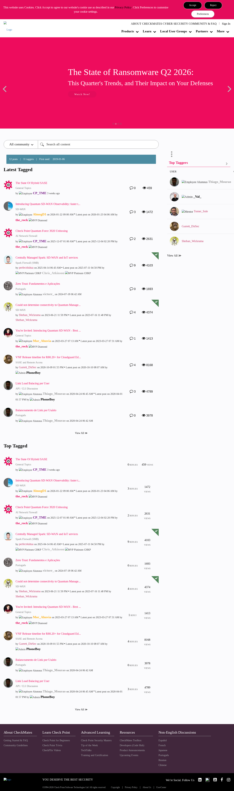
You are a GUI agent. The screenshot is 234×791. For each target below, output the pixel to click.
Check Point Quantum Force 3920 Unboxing (42, 230)
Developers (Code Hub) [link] (132, 745)
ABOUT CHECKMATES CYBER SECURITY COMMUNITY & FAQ (174, 23)
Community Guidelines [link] (16, 745)
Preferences (203, 14)
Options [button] (171, 154)
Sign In (226, 23)
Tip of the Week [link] (89, 745)
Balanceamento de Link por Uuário (36, 410)
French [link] (162, 745)
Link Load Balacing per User (32, 383)
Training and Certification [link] (94, 755)
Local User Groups (173, 31)
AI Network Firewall (26, 236)
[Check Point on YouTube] (213, 779)
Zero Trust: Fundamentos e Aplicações (38, 283)
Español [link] (162, 740)
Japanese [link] (162, 750)
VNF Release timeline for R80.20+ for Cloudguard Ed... (48, 357)
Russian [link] (162, 760)
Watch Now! (28, 94)
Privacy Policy (123, 7)
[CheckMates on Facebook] (220, 779)
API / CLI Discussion (27, 388)
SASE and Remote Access (29, 362)
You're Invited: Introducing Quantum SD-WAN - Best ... (48, 330)
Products (127, 31)
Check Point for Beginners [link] (56, 740)
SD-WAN (20, 209)
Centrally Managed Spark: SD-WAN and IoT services (47, 257)
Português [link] (163, 755)
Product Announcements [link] (132, 750)
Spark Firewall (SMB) (27, 262)
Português (21, 289)
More (220, 31)
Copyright (115, 787)
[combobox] (98, 144)
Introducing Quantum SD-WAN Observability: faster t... (48, 204)
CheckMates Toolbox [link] (130, 740)
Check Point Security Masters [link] (96, 740)
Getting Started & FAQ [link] (16, 740)
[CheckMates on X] (206, 779)
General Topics (23, 188)
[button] (192, 5)
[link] (198, 779)
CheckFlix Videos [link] (51, 750)
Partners (202, 31)
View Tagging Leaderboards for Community (198, 163)
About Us (147, 787)
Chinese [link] (162, 765)
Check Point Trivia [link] (52, 745)
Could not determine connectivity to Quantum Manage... (48, 304)
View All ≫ (81, 433)
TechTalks (86, 750)
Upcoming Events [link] (129, 755)
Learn (147, 31)
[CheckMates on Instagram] (227, 779)
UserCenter (161, 787)
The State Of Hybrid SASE (31, 182)
